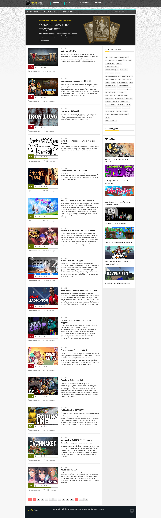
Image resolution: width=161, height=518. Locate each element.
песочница (108, 95)
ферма (119, 111)
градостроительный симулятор (115, 76)
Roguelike (119, 60)
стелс (119, 108)
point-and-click (109, 60)
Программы (85, 3)
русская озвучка (110, 104)
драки (107, 82)
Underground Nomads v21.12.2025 (76, 81)
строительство (110, 111)
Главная (56, 3)
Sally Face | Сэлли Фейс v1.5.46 (115, 223)
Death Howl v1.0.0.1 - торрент (74, 171)
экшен (107, 117)
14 (42, 67)
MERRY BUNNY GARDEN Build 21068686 (78, 230)
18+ (106, 57)
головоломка (109, 73)
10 (42, 97)
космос (107, 92)
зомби (113, 82)
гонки (117, 73)
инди (131, 82)
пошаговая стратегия (112, 101)
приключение (125, 101)
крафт (114, 92)
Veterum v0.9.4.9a (68, 51)
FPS (111, 57)
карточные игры (110, 89)
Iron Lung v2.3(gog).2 (70, 111)
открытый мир (122, 92)
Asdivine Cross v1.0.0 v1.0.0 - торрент (77, 201)
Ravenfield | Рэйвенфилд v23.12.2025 (117, 283)
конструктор (127, 89)
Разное (98, 3)
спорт (128, 104)
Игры (70, 3)
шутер (107, 114)
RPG (125, 60)
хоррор (125, 111)
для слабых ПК (127, 79)
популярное (128, 98)
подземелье (119, 98)
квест (119, 89)
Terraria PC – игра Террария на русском (118, 243)
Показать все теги (111, 120)
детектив (130, 76)
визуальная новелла (111, 66)
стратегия (126, 108)
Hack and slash (123, 57)
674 (81, 499)
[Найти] (134, 11)
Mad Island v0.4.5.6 (69, 470)
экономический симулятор (119, 114)
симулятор (121, 104)
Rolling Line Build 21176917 (72, 410)
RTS (130, 60)
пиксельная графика (120, 95)
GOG (115, 57)
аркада (119, 63)
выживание (124, 70)
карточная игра (123, 85)
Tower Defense (110, 63)
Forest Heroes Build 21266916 (74, 350)
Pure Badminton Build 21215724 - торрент (79, 290)
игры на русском (122, 82)
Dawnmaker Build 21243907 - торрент (77, 440)
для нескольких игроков (112, 79)
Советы (110, 3)
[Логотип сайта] (34, 3)
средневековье (110, 108)
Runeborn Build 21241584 (72, 380)
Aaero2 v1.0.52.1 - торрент (72, 260)
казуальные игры (110, 85)
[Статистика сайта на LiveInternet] (32, 515)
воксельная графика (111, 70)
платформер (109, 98)
